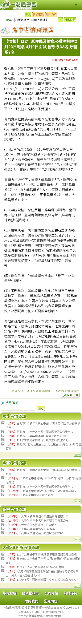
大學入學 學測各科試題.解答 (30, 529)
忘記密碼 (38, 14)
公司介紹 (51, 592)
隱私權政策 (30, 592)
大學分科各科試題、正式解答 (31, 525)
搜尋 (40, 408)
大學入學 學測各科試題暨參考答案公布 (37, 516)
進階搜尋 (70, 20)
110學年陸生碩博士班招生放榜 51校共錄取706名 (41, 580)
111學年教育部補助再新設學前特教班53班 (37, 440)
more (77, 454)
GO (60, 20)
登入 (28, 14)
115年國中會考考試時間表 (29, 495)
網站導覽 (70, 592)
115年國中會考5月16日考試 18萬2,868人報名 (41, 491)
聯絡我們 (31, 600)
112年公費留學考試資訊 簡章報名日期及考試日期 (41, 554)
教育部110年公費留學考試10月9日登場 (35, 567)
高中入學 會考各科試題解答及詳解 (34, 533)
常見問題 (50, 600)
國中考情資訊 (14, 463)
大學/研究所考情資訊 (20, 547)
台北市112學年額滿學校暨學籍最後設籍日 (37, 436)
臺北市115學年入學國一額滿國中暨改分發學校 (39, 432)
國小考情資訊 (14, 416)
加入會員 (51, 14)
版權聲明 (9, 592)
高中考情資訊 (14, 509)
